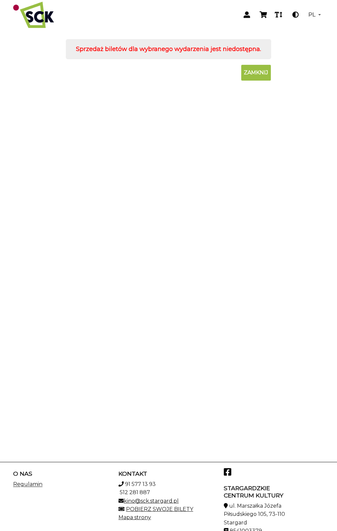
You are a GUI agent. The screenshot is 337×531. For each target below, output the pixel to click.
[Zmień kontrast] (295, 15)
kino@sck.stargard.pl (151, 501)
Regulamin (27, 484)
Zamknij (256, 72)
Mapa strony (134, 517)
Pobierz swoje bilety (159, 509)
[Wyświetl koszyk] (263, 15)
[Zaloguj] (246, 15)
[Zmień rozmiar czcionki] (278, 15)
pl (311, 15)
